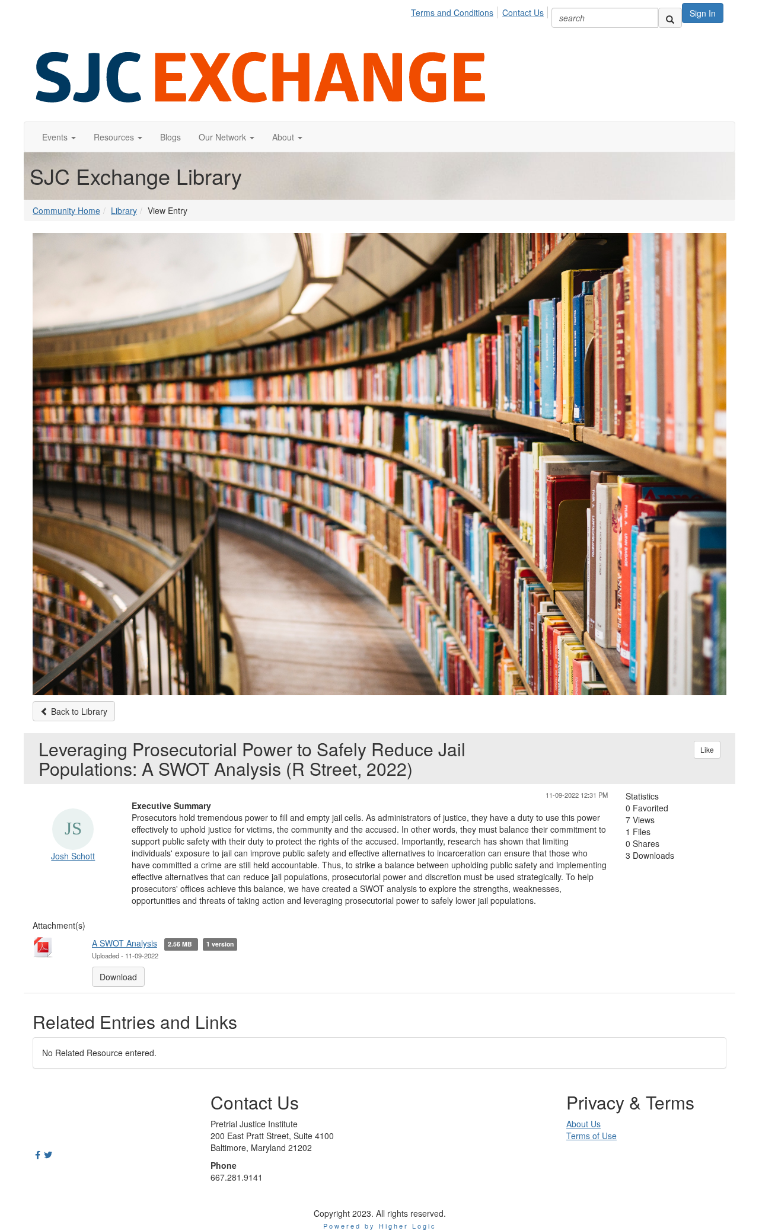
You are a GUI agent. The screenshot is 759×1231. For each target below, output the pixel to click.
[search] (670, 18)
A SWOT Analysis (124, 943)
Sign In (703, 13)
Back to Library (78, 711)
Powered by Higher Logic (379, 1225)
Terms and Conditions (452, 12)
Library (124, 210)
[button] (59, 137)
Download (118, 977)
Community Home (66, 210)
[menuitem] (455, 10)
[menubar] (480, 10)
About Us (583, 1124)
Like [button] (707, 749)
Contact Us (523, 12)
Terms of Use (591, 1136)
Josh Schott (73, 856)
